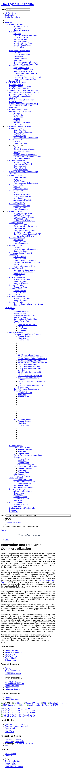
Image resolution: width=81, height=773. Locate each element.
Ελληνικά (29, 744)
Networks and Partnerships (24, 122)
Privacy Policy (10, 763)
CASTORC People (21, 219)
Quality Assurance (20, 317)
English (21, 744)
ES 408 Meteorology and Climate (30, 361)
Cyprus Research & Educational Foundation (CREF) (26, 36)
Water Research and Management (12, 671)
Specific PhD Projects (22, 476)
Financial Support (20, 497)
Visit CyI (8, 730)
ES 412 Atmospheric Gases (28, 364)
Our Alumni (22, 330)
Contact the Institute (12, 17)
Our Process (18, 117)
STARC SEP (18, 179)
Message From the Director (24, 217)
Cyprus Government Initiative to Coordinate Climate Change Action (27, 63)
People (16, 323)
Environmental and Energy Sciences (27, 334)
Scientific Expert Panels (22, 45)
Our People (9, 15)
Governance (13, 32)
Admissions (22, 338)
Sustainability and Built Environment (27, 156)
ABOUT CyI (9, 22)
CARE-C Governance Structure (25, 260)
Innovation (17, 276)
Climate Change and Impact (24, 149)
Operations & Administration (19, 66)
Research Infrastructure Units (24, 266)
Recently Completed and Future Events (28, 304)
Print (7, 540)
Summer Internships (21, 485)
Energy (16, 147)
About (11, 310)
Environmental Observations (24, 270)
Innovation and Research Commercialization (23, 165)
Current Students (15, 502)
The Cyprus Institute (17, 4)
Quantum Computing (21, 225)
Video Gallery (10, 745)
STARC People (19, 181)
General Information (16, 139)
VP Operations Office (21, 68)
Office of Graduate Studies (27, 325)
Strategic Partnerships (22, 54)
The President (19, 47)
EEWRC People (20, 136)
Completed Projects (21, 170)
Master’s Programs (16, 332)
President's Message (21, 311)
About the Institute (16, 24)
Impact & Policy (19, 274)
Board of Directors (20, 41)
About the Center (15, 128)
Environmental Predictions (23, 272)
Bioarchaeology (19, 198)
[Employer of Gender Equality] (33, 705)
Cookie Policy (10, 765)
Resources (18, 124)
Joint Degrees (19, 474)
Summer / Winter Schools (23, 487)
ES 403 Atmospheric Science (29, 355)
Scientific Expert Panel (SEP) (24, 221)
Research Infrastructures (18, 109)
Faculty (20, 327)
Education (17, 247)
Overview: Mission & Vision (24, 213)
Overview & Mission (21, 26)
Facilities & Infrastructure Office (25, 73)
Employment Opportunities (15, 724)
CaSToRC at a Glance (22, 215)
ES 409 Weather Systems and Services (32, 362)
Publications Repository (14, 740)
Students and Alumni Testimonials (22, 508)
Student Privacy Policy (22, 321)
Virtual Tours (9, 732)
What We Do (18, 115)
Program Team (23, 340)
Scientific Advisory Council (23, 43)
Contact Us (13, 512)
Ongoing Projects (20, 168)
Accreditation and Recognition (25, 315)
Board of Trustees (20, 39)
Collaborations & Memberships (25, 319)
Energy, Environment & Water (20, 126)
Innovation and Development (20, 111)
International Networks (22, 58)
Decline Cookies (27, 103)
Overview (17, 34)
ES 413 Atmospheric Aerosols (29, 366)
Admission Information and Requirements (23, 492)
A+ (2, 530)
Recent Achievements (22, 158)
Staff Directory (10, 754)
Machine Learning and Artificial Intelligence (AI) (25, 227)
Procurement (10, 728)
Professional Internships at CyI (16, 726)
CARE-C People (20, 257)
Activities (17, 121)
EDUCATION (10, 308)
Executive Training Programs (24, 482)
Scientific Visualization (22, 194)
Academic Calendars (21, 499)
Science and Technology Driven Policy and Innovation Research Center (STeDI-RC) (23, 105)
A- (5, 530)
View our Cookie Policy (19, 98)
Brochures (9, 742)
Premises (17, 28)
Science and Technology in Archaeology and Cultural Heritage (26, 465)
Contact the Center (21, 143)
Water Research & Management (25, 155)
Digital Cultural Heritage (23, 419)
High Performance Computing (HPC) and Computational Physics (27, 235)
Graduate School (20, 313)
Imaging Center (19, 202)
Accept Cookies (12, 103)
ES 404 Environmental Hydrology (30, 357)
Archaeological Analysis (23, 200)
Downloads (18, 500)
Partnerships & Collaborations (10, 659)
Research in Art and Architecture (26, 196)
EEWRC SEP (19, 134)
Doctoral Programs (16, 446)
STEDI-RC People (20, 293)
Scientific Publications (22, 162)
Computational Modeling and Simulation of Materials (24, 231)
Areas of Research (16, 190)
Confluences (18, 60)
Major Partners (19, 56)
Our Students (23, 328)
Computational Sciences (23, 447)
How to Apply (18, 495)
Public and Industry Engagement (26, 249)
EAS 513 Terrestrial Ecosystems (30, 376)
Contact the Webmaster (14, 767)
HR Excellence (10, 13)
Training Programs (16, 478)
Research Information (17, 160)
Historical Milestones (21, 30)
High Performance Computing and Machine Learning (26, 390)
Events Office (18, 75)
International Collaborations (19, 51)
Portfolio (17, 119)
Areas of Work (14, 294)
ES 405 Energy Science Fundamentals (32, 359)
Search (3, 9)
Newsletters (19, 742)
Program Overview (25, 336)
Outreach (17, 141)
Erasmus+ (13, 510)
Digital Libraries (19, 192)
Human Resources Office (23, 71)
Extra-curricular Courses (23, 480)
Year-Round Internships (22, 483)
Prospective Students (17, 489)
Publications (18, 240)
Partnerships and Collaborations (26, 138)
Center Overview (20, 130)
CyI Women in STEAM (50, 705)
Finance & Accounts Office (23, 70)
